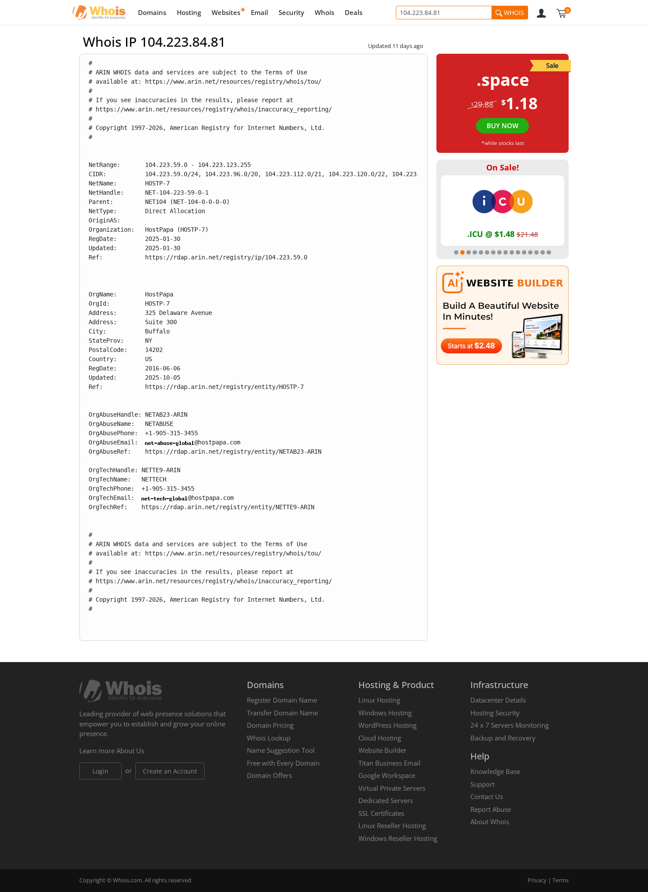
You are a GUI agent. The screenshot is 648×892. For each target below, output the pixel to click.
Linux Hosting (379, 700)
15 (542, 252)
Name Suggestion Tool (281, 750)
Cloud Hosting (379, 737)
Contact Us (486, 796)
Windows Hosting (385, 712)
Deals (353, 12)
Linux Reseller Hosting (392, 825)
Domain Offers (269, 775)
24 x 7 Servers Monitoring (509, 725)
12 (524, 252)
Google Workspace (386, 775)
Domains (152, 12)
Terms (560, 880)
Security (291, 12)
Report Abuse (490, 809)
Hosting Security (495, 712)
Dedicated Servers (385, 800)
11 (518, 252)
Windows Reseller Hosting (397, 838)
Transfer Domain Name (282, 712)
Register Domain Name (282, 700)
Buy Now (502, 125)
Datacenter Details (498, 700)
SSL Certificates (381, 813)
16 (549, 252)
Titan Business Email (389, 763)
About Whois (489, 821)
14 (536, 252)
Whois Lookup (268, 737)
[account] (541, 12)
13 (530, 252)
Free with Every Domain (283, 763)
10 (512, 252)
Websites (226, 12)
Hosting (189, 12)
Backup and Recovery (503, 737)
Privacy (537, 880)
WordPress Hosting (387, 725)
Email (259, 12)
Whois (324, 12)
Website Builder (382, 750)
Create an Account (170, 771)
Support (482, 784)
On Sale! (502, 167)
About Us (130, 750)
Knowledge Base (495, 771)
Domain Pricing (270, 725)
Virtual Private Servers (391, 788)
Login (100, 771)
